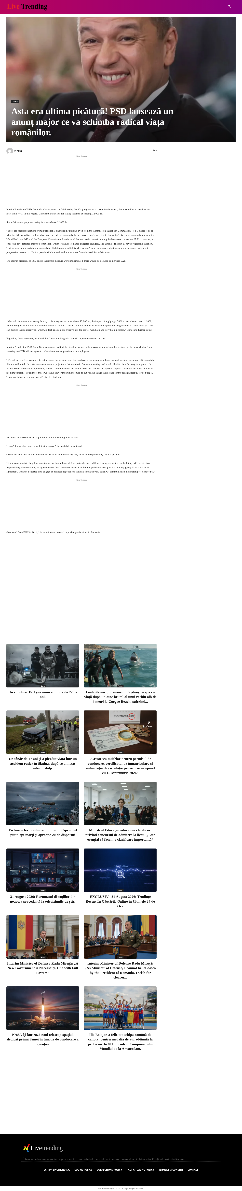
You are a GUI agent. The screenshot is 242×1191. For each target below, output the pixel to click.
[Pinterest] (91, 628)
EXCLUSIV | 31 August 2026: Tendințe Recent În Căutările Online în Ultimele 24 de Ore (120, 901)
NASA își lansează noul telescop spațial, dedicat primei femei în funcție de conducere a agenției (43, 1039)
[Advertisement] (81, 181)
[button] (229, 6)
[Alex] (10, 151)
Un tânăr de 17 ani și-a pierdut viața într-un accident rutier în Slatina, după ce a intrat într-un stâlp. (43, 763)
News (15, 102)
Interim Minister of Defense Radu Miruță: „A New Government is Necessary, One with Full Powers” (42, 968)
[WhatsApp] (102, 628)
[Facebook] (69, 628)
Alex (19, 151)
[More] (113, 628)
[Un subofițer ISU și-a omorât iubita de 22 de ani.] (42, 665)
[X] (80, 628)
